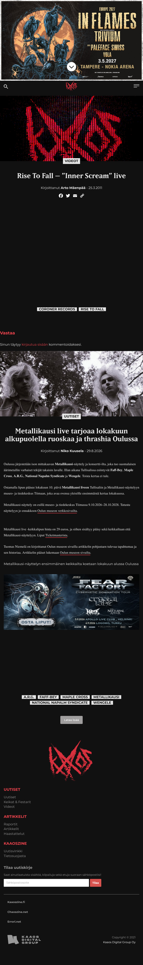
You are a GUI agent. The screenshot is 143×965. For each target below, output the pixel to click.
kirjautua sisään (35, 344)
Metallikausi (106, 697)
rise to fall (92, 309)
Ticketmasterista (56, 535)
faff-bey (48, 697)
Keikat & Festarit (17, 802)
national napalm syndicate (60, 703)
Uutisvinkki (13, 851)
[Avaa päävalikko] (136, 86)
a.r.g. (29, 697)
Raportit (11, 824)
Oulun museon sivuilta (75, 552)
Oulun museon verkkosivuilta (57, 510)
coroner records (57, 309)
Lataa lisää (71, 720)
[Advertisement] (71, 656)
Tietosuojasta (15, 856)
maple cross (75, 697)
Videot (71, 161)
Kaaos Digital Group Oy (119, 942)
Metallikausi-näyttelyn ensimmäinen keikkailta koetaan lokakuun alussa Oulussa (71, 564)
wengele (102, 703)
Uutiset (71, 416)
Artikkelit (11, 829)
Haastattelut (14, 834)
